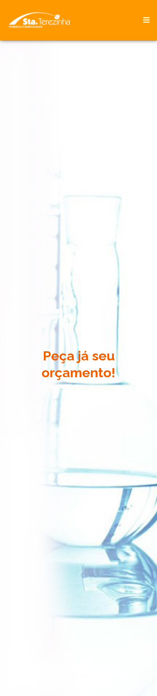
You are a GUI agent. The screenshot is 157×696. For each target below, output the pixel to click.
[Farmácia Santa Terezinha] (43, 20)
